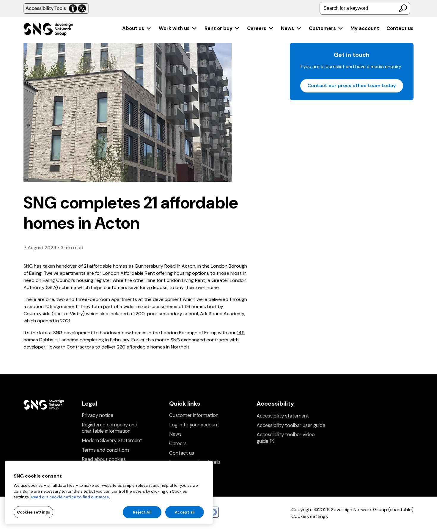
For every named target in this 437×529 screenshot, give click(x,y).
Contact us (400, 28)
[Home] (48, 30)
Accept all (184, 511)
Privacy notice (97, 415)
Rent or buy (218, 28)
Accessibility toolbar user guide (291, 425)
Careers (256, 28)
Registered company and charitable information (109, 428)
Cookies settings (309, 516)
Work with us (174, 28)
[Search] (403, 8)
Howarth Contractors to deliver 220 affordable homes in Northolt (118, 347)
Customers (322, 28)
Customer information (193, 415)
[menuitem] (137, 28)
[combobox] (365, 8)
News (287, 28)
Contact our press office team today (351, 85)
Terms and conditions (106, 450)
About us (133, 28)
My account (364, 28)
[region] (109, 492)
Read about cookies (104, 459)
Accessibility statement (283, 416)
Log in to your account (194, 425)
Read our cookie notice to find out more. (70, 497)
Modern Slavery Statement (112, 440)
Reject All (142, 511)
